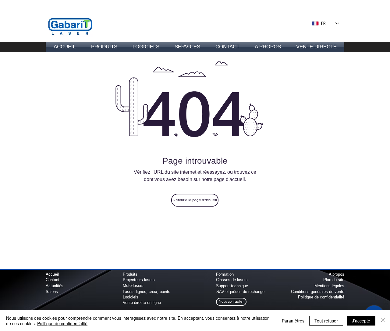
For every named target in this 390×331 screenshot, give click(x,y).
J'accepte (361, 321)
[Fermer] (382, 320)
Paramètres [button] (293, 321)
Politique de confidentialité (62, 323)
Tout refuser (326, 321)
